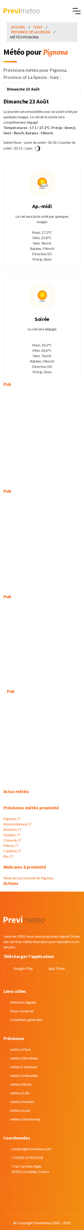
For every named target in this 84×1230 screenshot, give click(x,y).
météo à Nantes (22, 1101)
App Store (56, 968)
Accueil (18, 27)
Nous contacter (22, 1011)
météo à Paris (20, 1049)
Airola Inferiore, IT (17, 824)
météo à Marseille (24, 1075)
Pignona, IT (12, 818)
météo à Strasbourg (25, 1119)
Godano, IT (12, 835)
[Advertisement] (42, 434)
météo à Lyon (20, 1110)
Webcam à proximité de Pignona (28, 878)
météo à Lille (19, 1093)
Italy (38, 27)
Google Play (23, 968)
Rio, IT (8, 856)
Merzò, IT (11, 845)
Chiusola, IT (12, 840)
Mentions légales (23, 1002)
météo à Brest (21, 1084)
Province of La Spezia (30, 32)
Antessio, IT (12, 829)
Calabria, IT (12, 851)
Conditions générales (26, 1019)
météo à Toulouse (23, 1067)
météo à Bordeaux (24, 1058)
